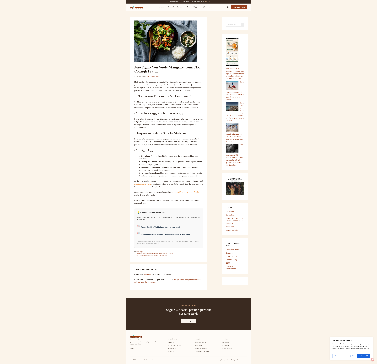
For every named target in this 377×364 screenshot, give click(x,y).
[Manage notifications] (372, 359)
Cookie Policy (231, 360)
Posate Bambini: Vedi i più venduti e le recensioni (160, 227)
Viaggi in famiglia (199, 7)
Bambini (180, 7)
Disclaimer (230, 253)
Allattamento (171, 348)
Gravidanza (161, 7)
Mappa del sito (232, 230)
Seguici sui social (239, 7)
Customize (339, 356)
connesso (147, 275)
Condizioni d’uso (232, 250)
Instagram (189, 321)
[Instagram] (132, 348)
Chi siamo (230, 212)
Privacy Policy (231, 256)
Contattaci (230, 215)
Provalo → (208, 1)
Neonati (171, 7)
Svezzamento (199, 345)
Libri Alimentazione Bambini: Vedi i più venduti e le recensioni (165, 234)
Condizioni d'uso (242, 360)
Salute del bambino (201, 348)
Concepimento (172, 339)
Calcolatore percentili (202, 351)
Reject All (352, 356)
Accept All (364, 356)
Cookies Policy (231, 260)
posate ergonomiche (142, 184)
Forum (211, 7)
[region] (351, 348)
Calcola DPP (171, 351)
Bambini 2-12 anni (200, 342)
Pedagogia (139, 251)
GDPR (228, 263)
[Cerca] (228, 7)
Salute (188, 7)
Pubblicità (230, 227)
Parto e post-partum (174, 345)
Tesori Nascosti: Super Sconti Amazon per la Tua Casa (235, 220)
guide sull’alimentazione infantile (185, 192)
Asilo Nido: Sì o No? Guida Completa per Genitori (151, 255)
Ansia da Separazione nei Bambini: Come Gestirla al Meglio (154, 253)
